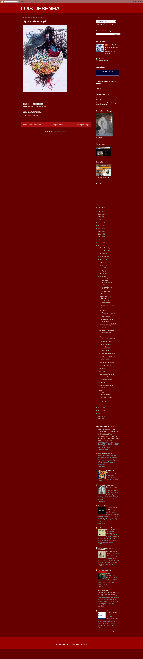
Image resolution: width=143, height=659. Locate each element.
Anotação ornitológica (106, 362)
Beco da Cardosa (111, 487)
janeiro (102, 401)
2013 (100, 405)
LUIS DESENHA (40, 8)
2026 (100, 211)
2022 (100, 222)
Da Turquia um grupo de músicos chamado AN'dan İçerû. (107, 314)
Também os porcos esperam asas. (105, 393)
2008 (100, 419)
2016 (100, 240)
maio (102, 268)
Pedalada (109, 529)
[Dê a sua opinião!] (36, 104)
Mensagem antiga (82, 125)
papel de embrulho (105, 365)
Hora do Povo (103, 590)
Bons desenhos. (104, 377)
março (102, 273)
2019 (100, 231)
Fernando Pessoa (40, 106)
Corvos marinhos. (105, 344)
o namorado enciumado (107, 353)
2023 (100, 220)
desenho (31, 106)
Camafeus (102, 382)
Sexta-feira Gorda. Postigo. (105, 292)
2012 (100, 407)
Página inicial (58, 125)
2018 (100, 234)
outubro (102, 253)
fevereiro (103, 276)
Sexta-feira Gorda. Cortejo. (105, 297)
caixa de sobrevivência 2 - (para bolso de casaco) (107, 325)
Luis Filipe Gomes (113, 45)
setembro (103, 256)
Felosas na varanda (106, 380)
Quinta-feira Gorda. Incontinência (105, 301)
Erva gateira (103, 310)
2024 (100, 217)
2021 (100, 225)
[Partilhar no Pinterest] (42, 104)
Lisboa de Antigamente (106, 485)
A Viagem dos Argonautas (107, 430)
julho (101, 262)
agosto (102, 259)
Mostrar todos (116, 631)
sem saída (102, 371)
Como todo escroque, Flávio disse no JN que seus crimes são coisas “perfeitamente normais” (108, 594)
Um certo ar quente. (106, 341)
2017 (100, 237)
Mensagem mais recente (32, 125)
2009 (100, 416)
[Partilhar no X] (38, 104)
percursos (102, 368)
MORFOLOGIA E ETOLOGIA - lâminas (107, 337)
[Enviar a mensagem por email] (34, 104)
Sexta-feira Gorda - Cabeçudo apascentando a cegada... (105, 281)
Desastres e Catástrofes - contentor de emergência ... (107, 358)
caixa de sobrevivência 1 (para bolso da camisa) (107, 332)
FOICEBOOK (102, 505)
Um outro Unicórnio (105, 397)
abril (101, 271)
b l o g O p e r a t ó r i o (106, 470)
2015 (100, 242)
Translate (111, 24)
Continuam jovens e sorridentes (106, 386)
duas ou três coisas (105, 453)
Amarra (101, 390)
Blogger (84, 644)
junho (102, 265)
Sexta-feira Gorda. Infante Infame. (105, 288)
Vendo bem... (102, 455)
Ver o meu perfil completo (110, 52)
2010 (100, 413)
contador (99, 88)
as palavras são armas (106, 611)
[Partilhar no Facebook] (40, 104)
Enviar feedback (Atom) (60, 131)
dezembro (103, 248)
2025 (100, 214)
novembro (103, 251)
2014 (100, 245)
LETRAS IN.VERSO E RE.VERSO (105, 549)
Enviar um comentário (31, 115)
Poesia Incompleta (104, 570)
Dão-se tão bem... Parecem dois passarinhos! (105, 348)
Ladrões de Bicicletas (105, 528)
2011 (100, 410)
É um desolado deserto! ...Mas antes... (107, 320)
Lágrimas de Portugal (106, 374)
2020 (100, 228)
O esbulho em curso (112, 612)
